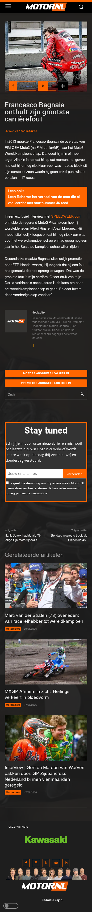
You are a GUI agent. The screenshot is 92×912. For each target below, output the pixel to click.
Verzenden (75, 474)
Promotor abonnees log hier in (46, 383)
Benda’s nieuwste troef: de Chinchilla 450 (69, 537)
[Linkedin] (66, 863)
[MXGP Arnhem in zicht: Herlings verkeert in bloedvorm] (46, 662)
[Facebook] (33, 344)
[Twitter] (46, 863)
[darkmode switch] (10, 906)
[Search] (82, 394)
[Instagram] (36, 863)
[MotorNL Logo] (48, 6)
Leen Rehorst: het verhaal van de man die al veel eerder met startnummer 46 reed (44, 199)
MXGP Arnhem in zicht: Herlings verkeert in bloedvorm (37, 694)
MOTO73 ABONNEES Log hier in (46, 373)
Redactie (31, 131)
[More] (63, 86)
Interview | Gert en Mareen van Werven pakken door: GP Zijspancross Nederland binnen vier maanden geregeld (44, 776)
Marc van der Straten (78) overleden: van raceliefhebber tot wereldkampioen (44, 618)
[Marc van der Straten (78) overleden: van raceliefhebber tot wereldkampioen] (46, 586)
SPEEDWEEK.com (66, 216)
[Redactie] (16, 329)
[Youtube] (56, 863)
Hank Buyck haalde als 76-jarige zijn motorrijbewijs (23, 537)
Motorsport (13, 628)
